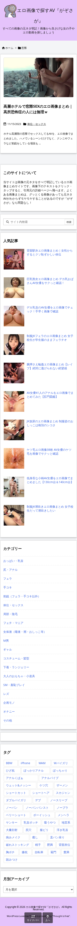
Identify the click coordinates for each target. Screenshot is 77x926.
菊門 (53, 852)
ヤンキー (11, 822)
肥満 (50, 845)
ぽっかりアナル (34, 770)
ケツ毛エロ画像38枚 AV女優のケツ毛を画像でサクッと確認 (49, 452)
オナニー (9, 711)
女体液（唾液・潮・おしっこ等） (24, 632)
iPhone (25, 763)
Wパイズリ (61, 763)
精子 (38, 845)
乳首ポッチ (31, 822)
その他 (7, 720)
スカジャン (63, 793)
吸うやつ (50, 822)
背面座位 (64, 845)
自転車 (39, 852)
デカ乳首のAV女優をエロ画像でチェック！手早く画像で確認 (50, 309)
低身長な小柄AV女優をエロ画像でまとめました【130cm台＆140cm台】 (50, 480)
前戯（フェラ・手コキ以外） (22, 596)
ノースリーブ (58, 800)
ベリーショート (16, 815)
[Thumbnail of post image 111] (38, 77)
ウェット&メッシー (18, 785)
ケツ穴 (43, 785)
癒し (35, 837)
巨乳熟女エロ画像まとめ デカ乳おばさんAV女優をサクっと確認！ (50, 281)
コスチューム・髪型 (16, 658)
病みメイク (13, 837)
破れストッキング (17, 845)
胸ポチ (10, 852)
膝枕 (25, 852)
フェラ (7, 578)
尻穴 (28, 830)
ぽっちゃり (60, 770)
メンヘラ (63, 815)
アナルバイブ (50, 778)
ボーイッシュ (42, 815)
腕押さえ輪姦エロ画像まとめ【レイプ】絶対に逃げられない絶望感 (50, 366)
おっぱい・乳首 (13, 561)
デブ (38, 800)
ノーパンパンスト (37, 808)
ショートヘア (40, 793)
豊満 (66, 852)
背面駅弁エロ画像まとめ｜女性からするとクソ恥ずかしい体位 (50, 252)
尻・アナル (10, 570)
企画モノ (9, 703)
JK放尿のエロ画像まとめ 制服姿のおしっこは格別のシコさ (50, 423)
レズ (6, 694)
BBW (9, 763)
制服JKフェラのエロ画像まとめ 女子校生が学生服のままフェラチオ (50, 338)
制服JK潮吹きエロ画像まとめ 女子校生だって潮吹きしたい (50, 509)
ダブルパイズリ (16, 800)
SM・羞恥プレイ (14, 685)
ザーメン (62, 785)
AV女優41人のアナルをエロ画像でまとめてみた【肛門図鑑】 (50, 395)
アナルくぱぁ (14, 778)
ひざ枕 (10, 770)
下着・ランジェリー (16, 667)
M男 (6, 640)
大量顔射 (11, 830)
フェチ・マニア (13, 623)
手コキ (7, 587)
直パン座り (57, 837)
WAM (42, 763)
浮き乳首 (62, 830)
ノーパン (11, 808)
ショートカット (16, 793)
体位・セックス (36, 124)
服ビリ (44, 830)
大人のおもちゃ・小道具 (19, 676)
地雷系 (66, 822)
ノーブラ (62, 808)
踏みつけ (11, 859)
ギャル (7, 649)
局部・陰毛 (10, 614)
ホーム (9, 48)
